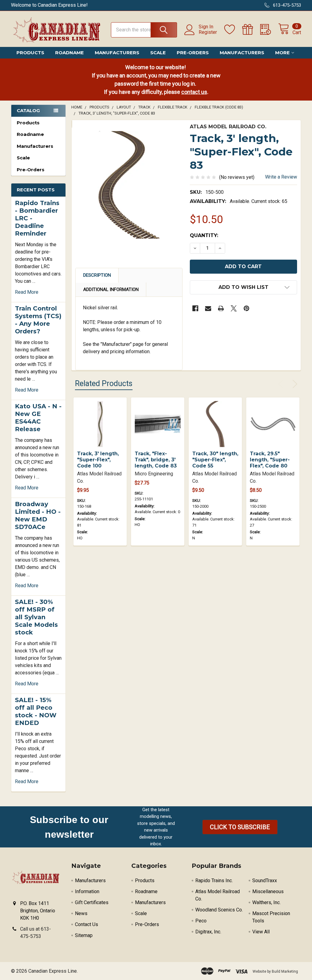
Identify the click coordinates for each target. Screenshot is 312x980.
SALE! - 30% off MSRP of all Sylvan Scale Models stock (36, 617)
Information (87, 891)
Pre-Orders (193, 52)
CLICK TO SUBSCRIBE (240, 827)
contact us (194, 92)
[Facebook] (195, 308)
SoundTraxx (264, 880)
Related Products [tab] (104, 383)
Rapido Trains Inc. (214, 880)
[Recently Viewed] (269, 29)
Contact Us (86, 924)
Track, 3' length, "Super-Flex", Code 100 (98, 460)
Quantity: (204, 235)
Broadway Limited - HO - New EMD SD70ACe (38, 515)
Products (30, 52)
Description (97, 275)
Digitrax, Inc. (208, 932)
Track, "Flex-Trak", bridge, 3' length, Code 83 (156, 460)
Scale (158, 52)
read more (26, 292)
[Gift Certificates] (251, 29)
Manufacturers (117, 52)
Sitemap (84, 935)
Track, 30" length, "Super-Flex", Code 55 (215, 460)
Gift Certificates (91, 902)
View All (261, 932)
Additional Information (111, 289)
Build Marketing (285, 971)
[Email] (208, 308)
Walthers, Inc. (266, 902)
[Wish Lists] (233, 29)
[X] (233, 308)
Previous (282, 384)
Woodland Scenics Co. (219, 910)
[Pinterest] (246, 308)
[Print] (220, 308)
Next (294, 384)
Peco (201, 921)
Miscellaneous (268, 891)
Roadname (69, 52)
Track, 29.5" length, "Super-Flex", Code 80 (270, 460)
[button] (240, 827)
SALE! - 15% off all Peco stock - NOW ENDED (35, 711)
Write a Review (281, 177)
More (282, 52)
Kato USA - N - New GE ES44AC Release (38, 418)
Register (208, 32)
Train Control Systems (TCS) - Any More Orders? (38, 320)
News (81, 913)
